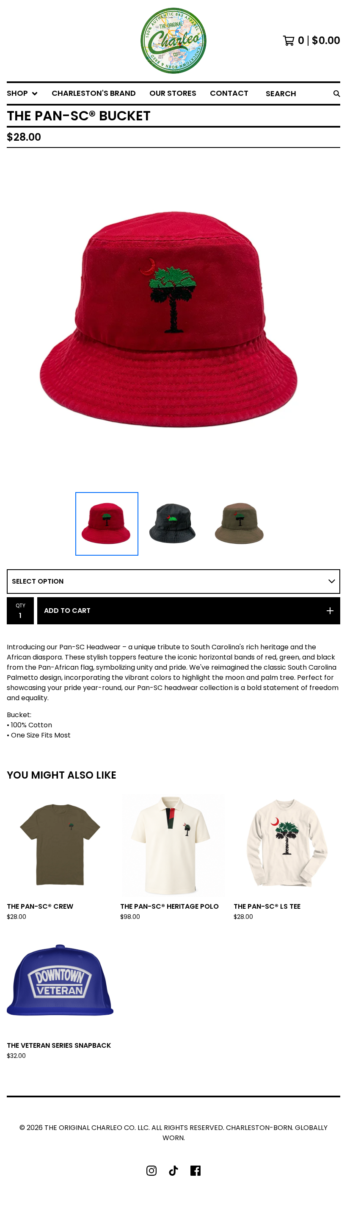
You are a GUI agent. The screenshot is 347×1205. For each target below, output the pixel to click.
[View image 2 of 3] (173, 524)
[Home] (173, 41)
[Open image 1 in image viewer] (173, 322)
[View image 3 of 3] (240, 524)
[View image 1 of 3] (107, 524)
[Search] (337, 93)
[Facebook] (195, 1171)
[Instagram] (151, 1171)
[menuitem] (22, 93)
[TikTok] (173, 1171)
